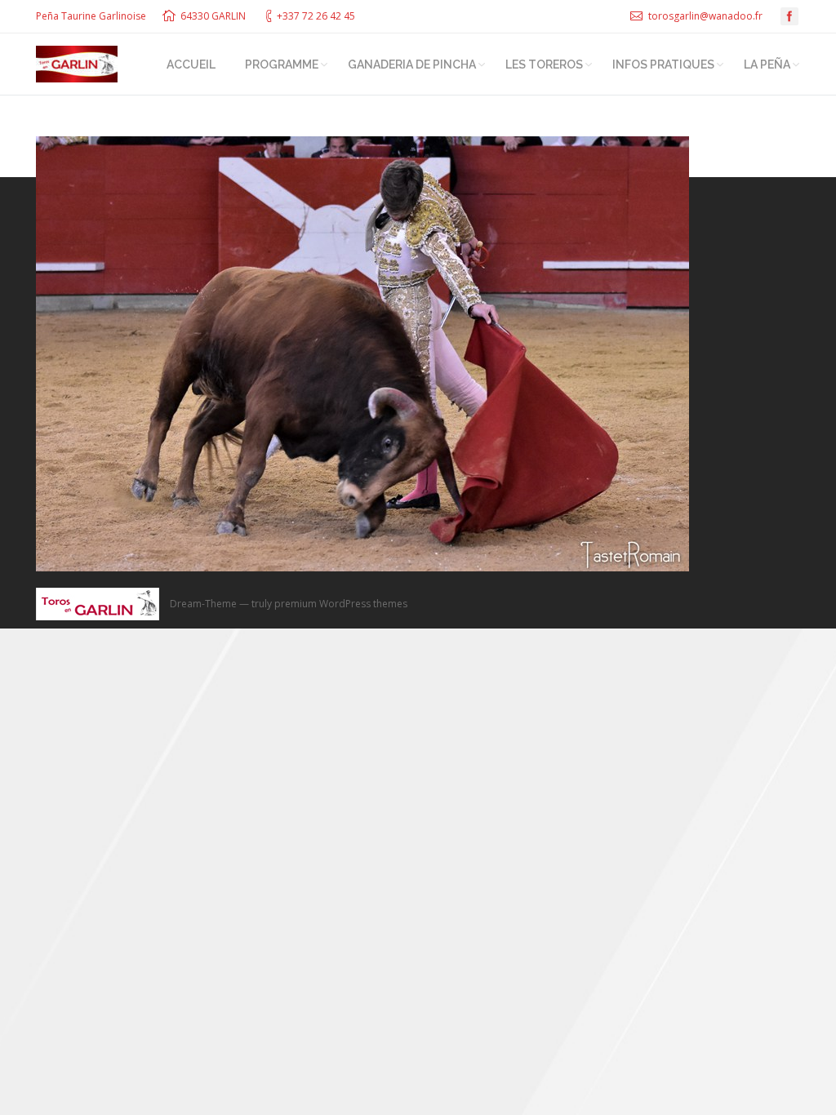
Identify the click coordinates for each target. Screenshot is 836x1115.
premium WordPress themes (340, 604)
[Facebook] (789, 16)
